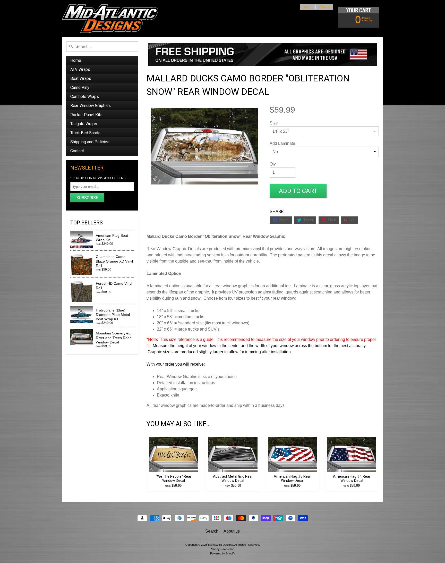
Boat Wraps (80, 78)
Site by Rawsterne (222, 549)
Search (211, 531)
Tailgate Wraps (83, 123)
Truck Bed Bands (85, 132)
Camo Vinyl (80, 87)
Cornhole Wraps (84, 96)
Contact (77, 150)
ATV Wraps (80, 69)
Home (75, 60)
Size (274, 123)
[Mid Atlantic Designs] (110, 18)
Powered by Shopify (222, 553)
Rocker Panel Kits (86, 114)
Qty (273, 164)
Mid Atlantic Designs (220, 544)
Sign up (324, 7)
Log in (306, 7)
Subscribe (87, 197)
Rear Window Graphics (90, 105)
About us (232, 531)
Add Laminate (282, 143)
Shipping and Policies (89, 141)
